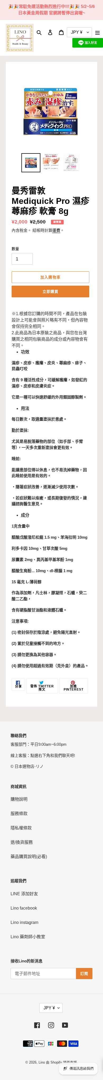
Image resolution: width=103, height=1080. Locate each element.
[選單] (97, 32)
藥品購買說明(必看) (29, 856)
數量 (15, 249)
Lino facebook (24, 908)
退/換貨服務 (22, 842)
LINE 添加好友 (24, 894)
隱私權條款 (21, 828)
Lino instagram (24, 922)
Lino (42, 1062)
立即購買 (50, 291)
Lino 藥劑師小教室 (28, 937)
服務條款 (19, 813)
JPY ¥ (49, 1008)
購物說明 (19, 799)
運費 (56, 230)
